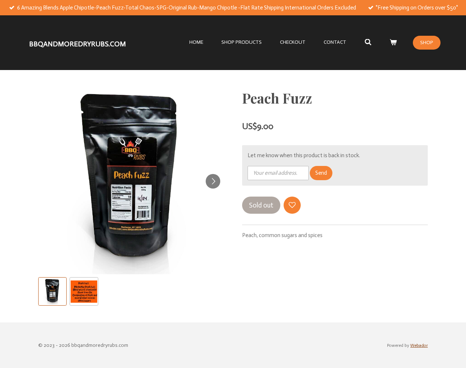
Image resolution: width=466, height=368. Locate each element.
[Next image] (213, 181)
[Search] (368, 42)
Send (321, 173)
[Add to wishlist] (292, 205)
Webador (419, 345)
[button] (52, 291)
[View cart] (393, 42)
